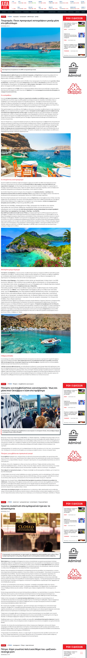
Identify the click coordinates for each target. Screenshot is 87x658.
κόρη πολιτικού (30, 645)
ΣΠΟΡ (65, 29)
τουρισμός (16, 16)
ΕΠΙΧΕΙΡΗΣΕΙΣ (52, 12)
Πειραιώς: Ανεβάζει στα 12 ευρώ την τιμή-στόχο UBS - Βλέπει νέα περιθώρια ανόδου (70, 46)
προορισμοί (23, 16)
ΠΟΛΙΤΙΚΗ (70, 12)
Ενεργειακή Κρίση (43, 502)
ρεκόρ (36, 16)
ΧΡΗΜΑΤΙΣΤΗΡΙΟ (62, 12)
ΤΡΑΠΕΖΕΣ (26, 12)
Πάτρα (22, 645)
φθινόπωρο (31, 16)
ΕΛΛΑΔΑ (10, 12)
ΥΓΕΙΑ (65, 40)
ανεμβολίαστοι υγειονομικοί (26, 384)
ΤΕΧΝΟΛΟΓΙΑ (17, 12)
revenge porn (16, 645)
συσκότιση (16, 502)
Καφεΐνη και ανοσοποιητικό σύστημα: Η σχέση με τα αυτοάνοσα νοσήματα (70, 35)
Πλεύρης (15, 384)
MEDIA (83, 12)
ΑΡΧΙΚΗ (4, 12)
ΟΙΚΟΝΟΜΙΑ (34, 12)
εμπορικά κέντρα (24, 502)
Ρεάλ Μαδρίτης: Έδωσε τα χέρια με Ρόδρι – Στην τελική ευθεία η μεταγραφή (70, 25)
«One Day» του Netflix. (33, 211)
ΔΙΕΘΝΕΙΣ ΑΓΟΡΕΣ (41, 13)
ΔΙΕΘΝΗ (77, 12)
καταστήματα (33, 502)
